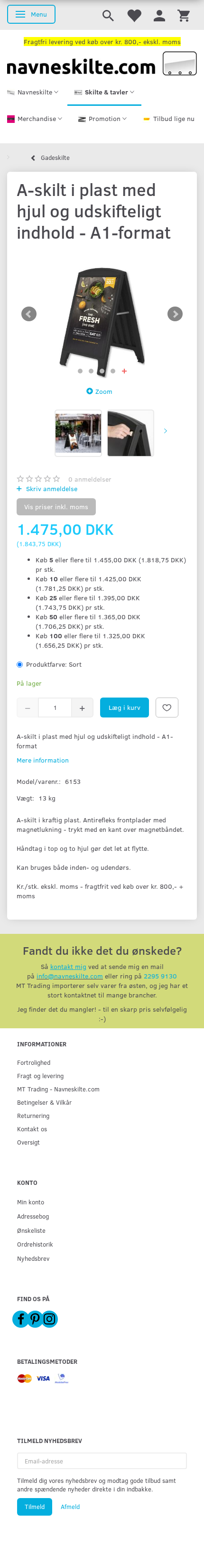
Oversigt (28, 1142)
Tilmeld (35, 1506)
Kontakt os (32, 1129)
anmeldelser (89, 479)
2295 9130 (160, 975)
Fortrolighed (33, 1062)
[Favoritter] (133, 15)
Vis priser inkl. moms (56, 506)
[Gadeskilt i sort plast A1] (102, 314)
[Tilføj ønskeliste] (167, 707)
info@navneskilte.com (70, 975)
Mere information (43, 759)
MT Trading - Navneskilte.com (58, 1089)
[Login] (159, 15)
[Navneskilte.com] (102, 62)
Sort (54, 664)
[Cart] (183, 15)
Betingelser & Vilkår (44, 1102)
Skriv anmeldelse (50, 488)
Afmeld (70, 1506)
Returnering (33, 1115)
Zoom (103, 391)
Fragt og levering (40, 1075)
